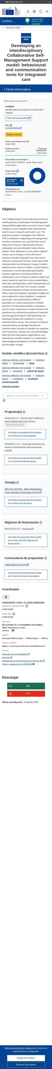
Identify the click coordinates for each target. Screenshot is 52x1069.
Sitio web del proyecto (17, 119)
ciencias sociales (10, 386)
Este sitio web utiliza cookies (19, 1048)
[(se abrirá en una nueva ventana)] (11, 10)
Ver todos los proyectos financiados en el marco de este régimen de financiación (24, 540)
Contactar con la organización (18, 654)
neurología (18, 379)
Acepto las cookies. (26, 1058)
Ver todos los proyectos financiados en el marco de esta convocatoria (24, 574)
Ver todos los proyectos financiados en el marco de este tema (24, 501)
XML (28, 686)
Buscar (41, 11)
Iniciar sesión (28, 11)
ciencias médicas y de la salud (16, 360)
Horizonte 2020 (13, 28)
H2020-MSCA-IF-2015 (16, 565)
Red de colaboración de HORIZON (21, 664)
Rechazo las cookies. (26, 1065)
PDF (28, 693)
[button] (34, 11)
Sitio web (9, 657)
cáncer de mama (35, 371)
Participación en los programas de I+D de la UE (26, 661)
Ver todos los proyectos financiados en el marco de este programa (24, 434)
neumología (18, 363)
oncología (17, 371)
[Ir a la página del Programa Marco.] (26, 38)
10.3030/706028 (12, 128)
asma (31, 363)
